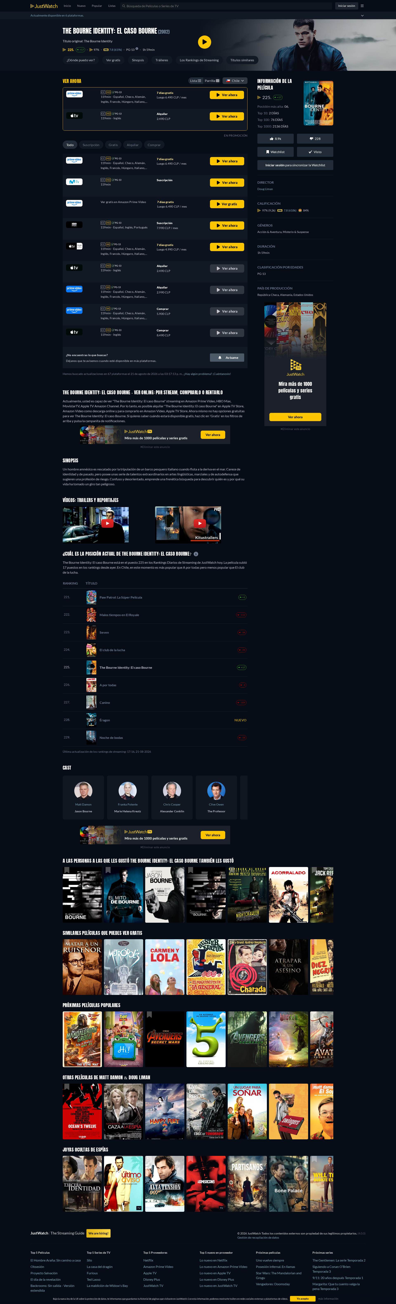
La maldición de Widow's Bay (107, 1285)
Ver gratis (113, 60)
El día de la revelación (46, 1279)
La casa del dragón (100, 1267)
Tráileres (162, 60)
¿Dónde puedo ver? (81, 60)
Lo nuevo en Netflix (213, 1260)
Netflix (148, 1260)
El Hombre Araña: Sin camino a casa (56, 1260)
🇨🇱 (232, 81)
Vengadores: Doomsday (273, 1284)
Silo (89, 1260)
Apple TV (150, 1273)
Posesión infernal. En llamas (275, 1267)
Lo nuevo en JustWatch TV (218, 1285)
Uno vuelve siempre (270, 1260)
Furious (92, 1273)
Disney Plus (151, 1279)
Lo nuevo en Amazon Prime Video (223, 1267)
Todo (70, 145)
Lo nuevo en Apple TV (215, 1273)
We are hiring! (98, 1233)
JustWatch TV (153, 1285)
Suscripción (91, 145)
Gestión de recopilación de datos (258, 1237)
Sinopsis (138, 60)
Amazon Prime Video (158, 1267)
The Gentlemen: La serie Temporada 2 (338, 1260)
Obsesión (37, 1267)
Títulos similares (242, 60)
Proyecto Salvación (44, 1273)
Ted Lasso (93, 1279)
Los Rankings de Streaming (199, 60)
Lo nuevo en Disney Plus (217, 1279)
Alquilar (133, 145)
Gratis (113, 145)
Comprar (154, 145)
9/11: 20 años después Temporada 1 (337, 1278)
